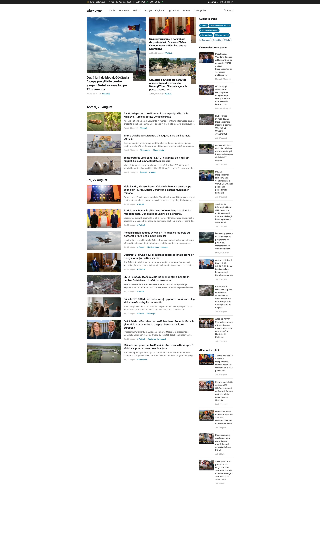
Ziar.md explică (222, 35)
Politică (136, 10)
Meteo (203, 25)
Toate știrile (199, 10)
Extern (186, 10)
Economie (124, 10)
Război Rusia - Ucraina (220, 25)
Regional (159, 10)
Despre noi (213, 2)
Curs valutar (206, 35)
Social (112, 10)
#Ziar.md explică (209, 350)
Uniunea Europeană (209, 30)
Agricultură (173, 10)
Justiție (148, 10)
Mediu (227, 40)
